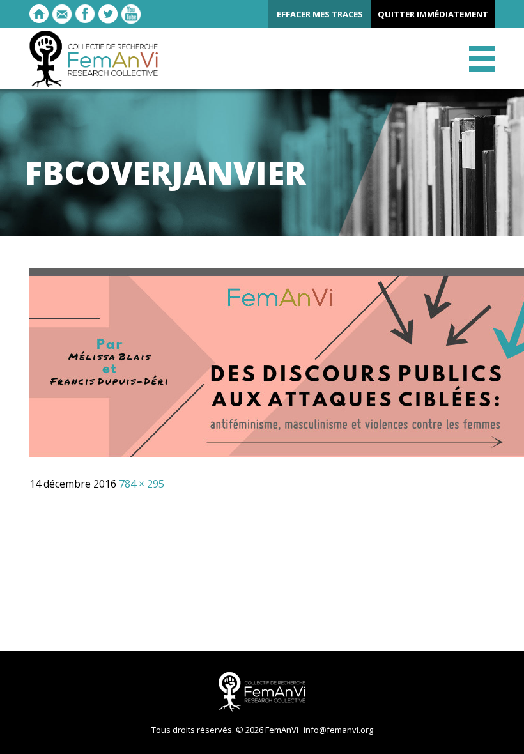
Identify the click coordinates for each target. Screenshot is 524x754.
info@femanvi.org (338, 729)
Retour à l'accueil (39, 14)
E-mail (62, 14)
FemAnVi (93, 59)
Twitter (108, 14)
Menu (482, 59)
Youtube (131, 14)
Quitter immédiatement (433, 14)
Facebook (85, 14)
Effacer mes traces (320, 14)
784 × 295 (141, 484)
